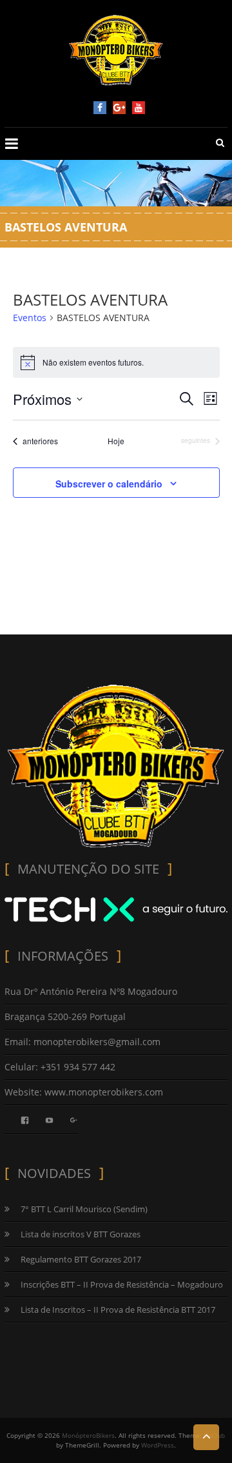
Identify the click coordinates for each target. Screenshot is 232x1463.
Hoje (116, 441)
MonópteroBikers (88, 1435)
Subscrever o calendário (108, 483)
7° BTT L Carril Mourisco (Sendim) (84, 1209)
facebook (99, 107)
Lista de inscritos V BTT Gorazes (80, 1234)
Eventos (29, 317)
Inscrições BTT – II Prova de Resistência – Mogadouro (122, 1284)
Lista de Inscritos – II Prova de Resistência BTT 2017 (118, 1309)
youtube (138, 107)
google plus (119, 107)
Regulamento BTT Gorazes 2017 (81, 1259)
